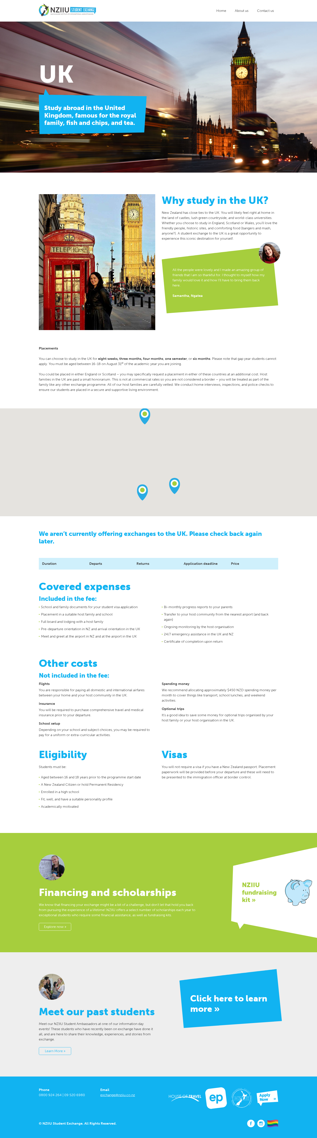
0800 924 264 (50, 1095)
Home (221, 11)
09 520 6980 (74, 1095)
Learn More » (55, 1051)
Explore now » (55, 927)
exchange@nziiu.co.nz (117, 1095)
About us (241, 11)
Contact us (265, 11)
